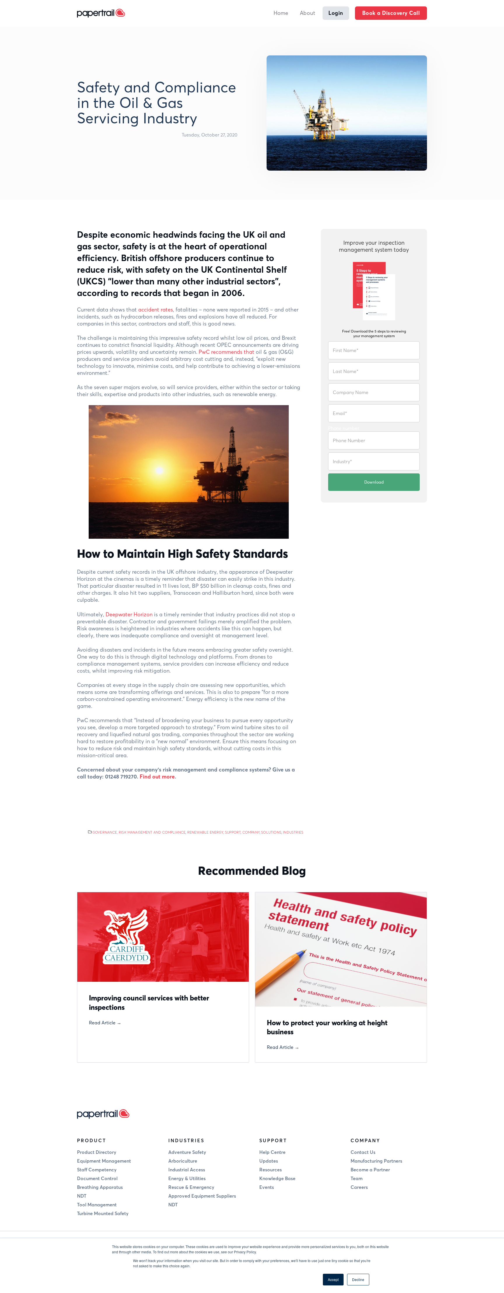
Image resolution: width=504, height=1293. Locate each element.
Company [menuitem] (365, 1140)
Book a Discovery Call (391, 13)
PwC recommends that (226, 352)
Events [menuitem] (266, 1187)
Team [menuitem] (357, 1178)
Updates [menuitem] (268, 1161)
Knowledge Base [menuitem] (277, 1178)
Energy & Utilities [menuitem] (187, 1178)
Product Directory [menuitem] (96, 1152)
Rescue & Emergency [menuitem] (191, 1187)
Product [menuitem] (91, 1140)
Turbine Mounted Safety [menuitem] (103, 1213)
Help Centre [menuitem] (272, 1152)
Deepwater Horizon (130, 614)
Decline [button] (358, 1279)
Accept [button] (333, 1279)
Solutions (271, 832)
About (308, 13)
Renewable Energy (205, 832)
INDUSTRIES (293, 832)
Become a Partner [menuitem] (370, 1170)
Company (251, 832)
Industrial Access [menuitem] (186, 1170)
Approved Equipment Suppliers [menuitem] (202, 1196)
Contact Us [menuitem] (363, 1152)
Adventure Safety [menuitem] (187, 1152)
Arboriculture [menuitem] (182, 1161)
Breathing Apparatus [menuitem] (100, 1187)
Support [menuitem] (273, 1140)
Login (335, 13)
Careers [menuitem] (359, 1187)
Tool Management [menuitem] (97, 1205)
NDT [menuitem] (81, 1196)
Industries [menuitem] (186, 1140)
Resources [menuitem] (270, 1170)
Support (233, 832)
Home (281, 13)
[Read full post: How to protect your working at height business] (341, 949)
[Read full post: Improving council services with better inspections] (163, 937)
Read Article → (105, 1023)
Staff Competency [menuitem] (97, 1170)
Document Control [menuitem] (97, 1178)
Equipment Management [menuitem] (104, 1161)
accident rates (155, 309)
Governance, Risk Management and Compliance (139, 832)
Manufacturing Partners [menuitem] (376, 1161)
